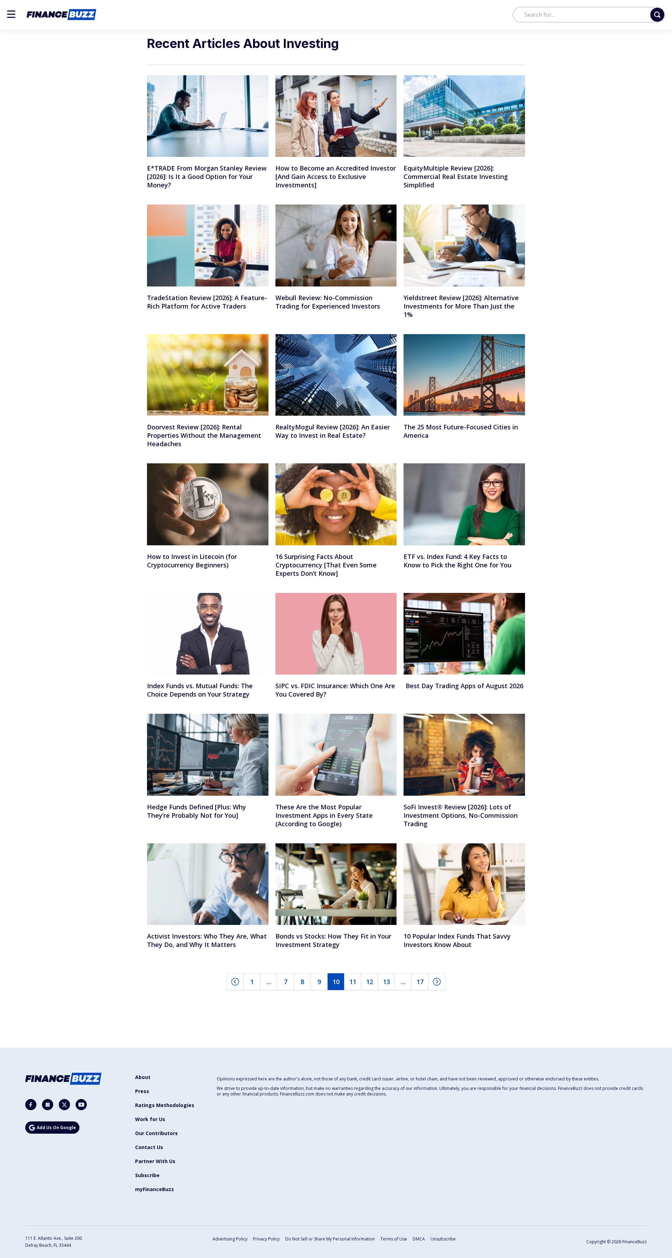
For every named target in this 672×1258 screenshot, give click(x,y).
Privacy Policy (266, 1239)
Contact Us (149, 1147)
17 (420, 981)
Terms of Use (393, 1239)
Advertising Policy (229, 1239)
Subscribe (147, 1175)
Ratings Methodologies (164, 1105)
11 (352, 981)
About (142, 1077)
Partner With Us (155, 1161)
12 (369, 981)
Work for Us (150, 1119)
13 (386, 981)
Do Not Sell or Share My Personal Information (330, 1239)
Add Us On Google (56, 1128)
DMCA (419, 1239)
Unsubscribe (443, 1239)
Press (142, 1091)
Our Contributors (156, 1133)
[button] (11, 14)
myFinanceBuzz (154, 1189)
